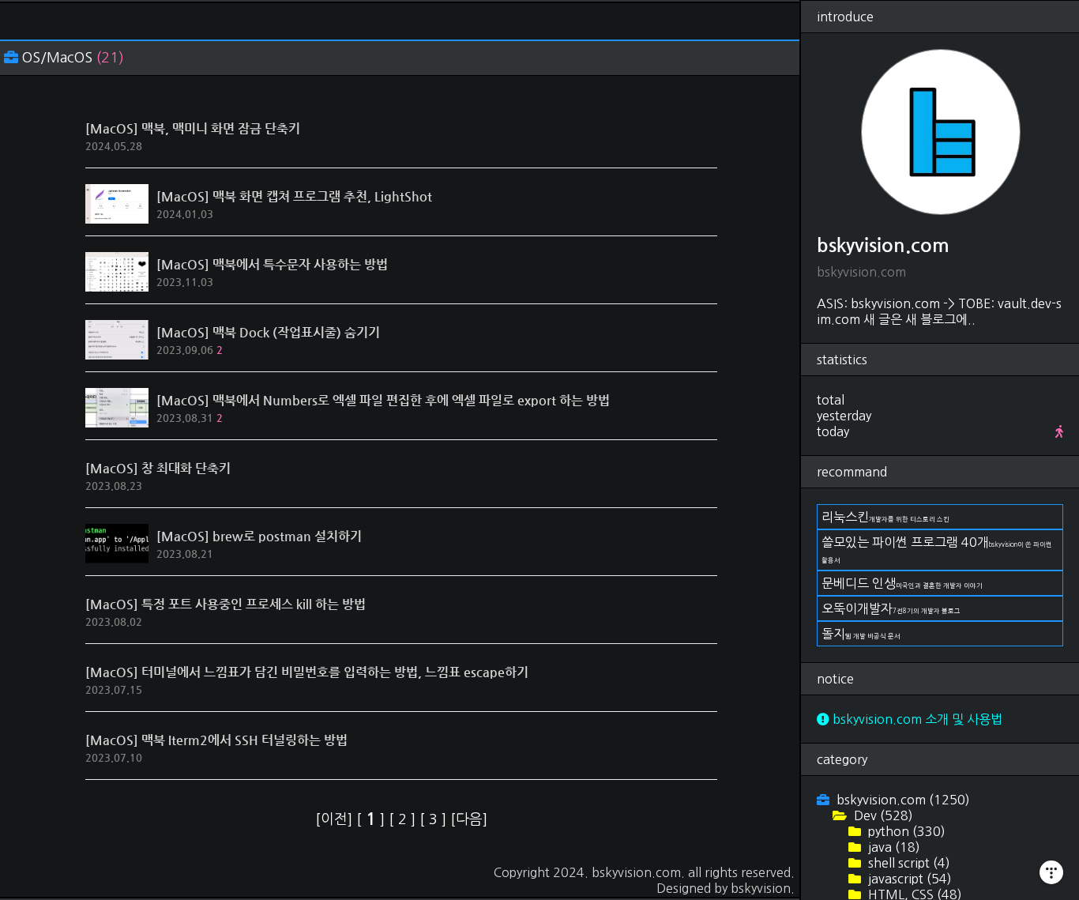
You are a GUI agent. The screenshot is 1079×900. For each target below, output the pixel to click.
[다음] (468, 819)
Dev (882, 815)
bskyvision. (763, 888)
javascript (908, 878)
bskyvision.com (636, 872)
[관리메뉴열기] (1051, 872)
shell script (907, 863)
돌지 (860, 633)
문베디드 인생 (902, 583)
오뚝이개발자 (891, 608)
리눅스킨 (885, 516)
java (892, 847)
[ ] (372, 819)
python (905, 831)
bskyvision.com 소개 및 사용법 (915, 719)
